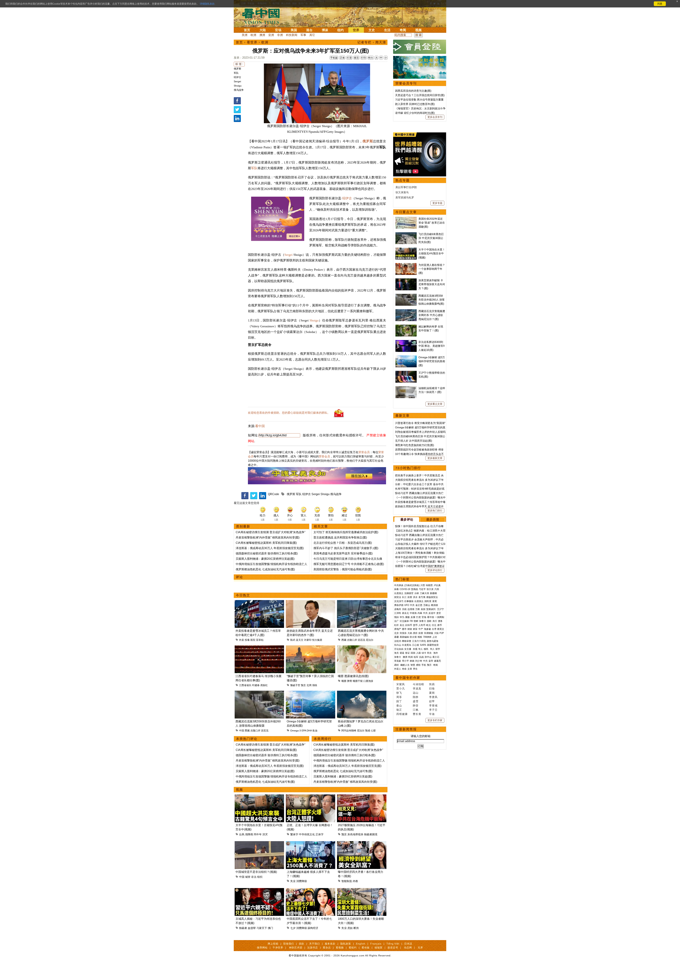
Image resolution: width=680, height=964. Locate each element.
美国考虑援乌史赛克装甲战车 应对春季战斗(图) (343, 553)
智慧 (412, 665)
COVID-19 (405, 589)
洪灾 (265, 834)
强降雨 (249, 834)
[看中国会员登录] (419, 47)
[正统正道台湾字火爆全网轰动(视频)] (310, 796)
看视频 (340, 947)
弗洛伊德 (398, 605)
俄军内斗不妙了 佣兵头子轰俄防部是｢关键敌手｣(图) (345, 548)
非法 (253, 876)
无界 (420, 947)
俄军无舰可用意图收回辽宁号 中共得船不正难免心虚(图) (348, 564)
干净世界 (278, 947)
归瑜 (432, 688)
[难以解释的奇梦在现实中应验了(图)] (406, 326)
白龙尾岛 (406, 645)
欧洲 (253, 34)
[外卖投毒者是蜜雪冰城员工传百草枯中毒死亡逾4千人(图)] (259, 602)
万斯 (417, 609)
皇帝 (431, 661)
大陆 (262, 30)
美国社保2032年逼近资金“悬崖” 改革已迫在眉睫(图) (431, 222)
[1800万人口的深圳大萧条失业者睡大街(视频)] (361, 890)
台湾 (434, 629)
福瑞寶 (378, 947)
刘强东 (403, 633)
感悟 (418, 665)
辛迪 (432, 713)
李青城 (433, 705)
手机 (423, 665)
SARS (423, 645)
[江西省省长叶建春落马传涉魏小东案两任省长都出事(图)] (259, 647)
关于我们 (314, 943)
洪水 (415, 597)
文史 (372, 30)
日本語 (408, 943)
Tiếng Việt (392, 943)
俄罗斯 (237, 68)
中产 (420, 629)
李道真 (417, 688)
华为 (402, 617)
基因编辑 (404, 637)
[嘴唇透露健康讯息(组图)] (361, 647)
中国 (241, 730)
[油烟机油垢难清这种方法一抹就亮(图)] (406, 388)
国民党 (427, 601)
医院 (252, 639)
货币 (415, 625)
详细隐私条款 (207, 3)
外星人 (397, 669)
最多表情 (432, 519)
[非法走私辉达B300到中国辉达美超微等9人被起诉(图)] (406, 341)
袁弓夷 (421, 597)
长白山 (397, 645)
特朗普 (429, 585)
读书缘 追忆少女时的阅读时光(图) (415, 112)
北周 (309, 685)
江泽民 (397, 613)
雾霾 (396, 637)
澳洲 (262, 34)
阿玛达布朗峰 (348, 730)
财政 (409, 629)
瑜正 (399, 709)
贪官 (438, 613)
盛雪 (415, 701)
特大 (370, 57)
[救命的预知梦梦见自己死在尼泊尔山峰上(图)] (361, 692)
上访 (434, 637)
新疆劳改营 (433, 645)
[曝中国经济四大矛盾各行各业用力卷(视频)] (361, 843)
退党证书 (392, 947)
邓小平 (405, 661)
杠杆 (396, 625)
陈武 (292, 639)
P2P (442, 633)
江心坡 (415, 645)
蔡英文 (440, 629)
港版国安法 (432, 597)
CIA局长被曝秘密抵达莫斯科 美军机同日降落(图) (266, 542)
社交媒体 (404, 621)
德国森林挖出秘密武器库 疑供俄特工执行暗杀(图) (267, 553)
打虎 (418, 617)
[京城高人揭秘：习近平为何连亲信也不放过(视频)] (259, 890)
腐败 (407, 617)
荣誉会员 (364, 452)
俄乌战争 (239, 90)
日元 (434, 625)
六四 (436, 589)
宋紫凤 (400, 684)
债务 (440, 621)
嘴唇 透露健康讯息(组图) (353, 676)
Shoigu (238, 85)
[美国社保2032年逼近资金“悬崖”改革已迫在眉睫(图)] (406, 218)
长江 (404, 597)
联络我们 (288, 943)
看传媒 (366, 947)
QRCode (273, 494)
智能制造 (346, 881)
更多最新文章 (434, 458)
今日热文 (243, 595)
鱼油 (314, 730)
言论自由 (398, 649)
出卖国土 (398, 593)
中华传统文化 (307, 834)
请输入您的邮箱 (420, 736)
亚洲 (271, 34)
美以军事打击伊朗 (406, 187)
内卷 (355, 881)
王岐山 (426, 605)
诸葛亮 (437, 661)
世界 (356, 30)
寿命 (404, 669)
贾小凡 (400, 688)
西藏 (343, 639)
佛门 (270, 927)
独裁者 (243, 927)
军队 (236, 73)
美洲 (244, 34)
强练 (314, 685)
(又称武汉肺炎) (412, 585)
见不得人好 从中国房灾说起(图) (413, 440)
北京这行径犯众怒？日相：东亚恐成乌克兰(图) (342, 542)
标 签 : (239, 63)
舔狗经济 (313, 927)
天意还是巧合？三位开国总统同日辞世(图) (420, 95)
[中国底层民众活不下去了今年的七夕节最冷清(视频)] (310, 890)
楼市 (404, 629)
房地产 (397, 629)
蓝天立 (299, 639)
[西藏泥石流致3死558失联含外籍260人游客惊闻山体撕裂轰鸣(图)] (259, 692)
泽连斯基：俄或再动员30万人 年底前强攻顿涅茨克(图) (270, 548)
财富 (415, 629)
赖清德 (434, 605)
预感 (367, 730)
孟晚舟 (397, 609)
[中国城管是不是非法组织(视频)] (259, 843)
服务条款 (330, 943)
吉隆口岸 (352, 639)
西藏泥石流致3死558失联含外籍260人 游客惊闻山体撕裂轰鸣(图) (431, 299)
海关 (396, 653)
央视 (415, 649)
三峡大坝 (424, 593)
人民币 (421, 625)
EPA (304, 730)
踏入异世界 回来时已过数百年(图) (415, 103)
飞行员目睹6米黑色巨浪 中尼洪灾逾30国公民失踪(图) (431, 238)
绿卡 (424, 653)
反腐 (413, 617)
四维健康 (402, 713)
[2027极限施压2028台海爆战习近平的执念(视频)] (361, 796)
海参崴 (427, 629)
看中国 (263, 16)
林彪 (412, 661)
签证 (407, 653)
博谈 (325, 30)
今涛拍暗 (418, 684)
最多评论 (406, 519)
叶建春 (256, 685)
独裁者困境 (370, 834)
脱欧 (429, 621)
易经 (397, 665)
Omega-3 (295, 730)
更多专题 (437, 203)
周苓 (399, 696)
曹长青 (417, 713)
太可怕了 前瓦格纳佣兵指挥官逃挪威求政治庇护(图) (345, 532)
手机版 (334, 57)
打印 (363, 57)
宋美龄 (397, 661)
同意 (659, 3)
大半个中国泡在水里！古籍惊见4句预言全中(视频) (431, 253)
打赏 (349, 57)
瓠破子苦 (295, 685)
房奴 (350, 927)
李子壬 (433, 709)
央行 (434, 621)
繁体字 (294, 834)
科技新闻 (291, 34)
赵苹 (432, 701)
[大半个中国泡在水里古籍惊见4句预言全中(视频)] (259, 796)
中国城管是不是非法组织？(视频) (256, 871)
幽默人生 (405, 665)
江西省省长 (245, 685)
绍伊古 (237, 77)
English (360, 943)
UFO (406, 605)
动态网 (408, 947)
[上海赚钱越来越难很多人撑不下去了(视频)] (310, 843)
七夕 (293, 927)
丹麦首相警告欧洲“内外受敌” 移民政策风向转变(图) (267, 537)
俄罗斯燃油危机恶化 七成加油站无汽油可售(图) (265, 569)
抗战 (421, 657)
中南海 (413, 613)
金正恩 (418, 605)
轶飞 (399, 692)
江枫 (415, 709)
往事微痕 (408, 601)
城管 (247, 876)
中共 (412, 605)
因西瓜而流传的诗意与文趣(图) (413, 90)
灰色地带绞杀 (355, 834)
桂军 (416, 657)
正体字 (320, 834)
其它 (312, 34)
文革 (409, 669)
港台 (309, 30)
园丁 (399, 701)
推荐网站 (262, 947)
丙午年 (258, 834)
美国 (294, 30)
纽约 (340, 30)
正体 (342, 57)
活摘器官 (408, 593)
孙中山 (428, 657)
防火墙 (413, 637)
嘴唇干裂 (358, 681)
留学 (437, 649)
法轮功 (397, 641)
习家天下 (261, 927)
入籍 (418, 653)
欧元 (428, 625)
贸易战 (414, 589)
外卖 (241, 639)
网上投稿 (273, 943)
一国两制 (439, 617)
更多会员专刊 (434, 117)
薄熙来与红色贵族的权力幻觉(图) (414, 445)
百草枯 (260, 639)
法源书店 (312, 947)
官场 (278, 30)
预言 (303, 685)
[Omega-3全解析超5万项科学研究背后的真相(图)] (310, 692)
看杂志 (327, 947)
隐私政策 (345, 943)
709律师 (427, 637)
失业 (293, 881)
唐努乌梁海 (432, 641)
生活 (387, 30)
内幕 (420, 613)
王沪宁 (440, 609)
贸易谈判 (431, 609)
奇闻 (403, 30)
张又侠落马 (402, 192)
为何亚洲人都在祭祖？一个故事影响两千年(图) (431, 268)
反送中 (432, 613)
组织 (259, 876)
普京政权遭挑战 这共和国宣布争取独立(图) (340, 537)
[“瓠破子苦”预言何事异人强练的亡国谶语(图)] (310, 647)
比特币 (408, 625)
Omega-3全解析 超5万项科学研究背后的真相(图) (431, 361)
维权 (420, 637)
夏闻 (432, 692)
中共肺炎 (398, 585)
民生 (429, 653)
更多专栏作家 (434, 720)
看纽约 (353, 947)
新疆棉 (433, 593)
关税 (404, 609)
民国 (410, 657)
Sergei (237, 81)
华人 (420, 649)
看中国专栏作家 (407, 678)
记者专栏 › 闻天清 (371, 42)
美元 (402, 625)
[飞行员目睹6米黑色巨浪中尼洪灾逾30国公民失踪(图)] (406, 234)
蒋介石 (436, 657)
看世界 (252, 42)
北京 (396, 633)
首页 (247, 30)
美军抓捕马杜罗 (404, 197)
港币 (439, 625)
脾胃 (349, 681)
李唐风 (433, 696)
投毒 (247, 639)
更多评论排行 (434, 570)
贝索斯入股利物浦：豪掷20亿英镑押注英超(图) (265, 558)
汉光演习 (398, 601)
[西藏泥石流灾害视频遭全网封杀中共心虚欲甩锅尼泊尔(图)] (361, 602)
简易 (432, 684)
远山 (415, 692)
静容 (415, 705)
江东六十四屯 (419, 641)
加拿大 (422, 621)
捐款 (301, 943)
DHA (309, 730)
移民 (426, 649)
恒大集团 (317, 639)
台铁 (416, 593)
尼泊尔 (369, 639)
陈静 (415, 696)
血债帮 (252, 927)
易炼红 (264, 685)
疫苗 (409, 597)
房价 (415, 633)
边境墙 (410, 609)
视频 (418, 30)
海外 (436, 653)
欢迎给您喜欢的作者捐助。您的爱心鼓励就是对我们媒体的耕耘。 (289, 412)
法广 (396, 621)
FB (411, 621)
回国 (413, 653)
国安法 (397, 597)
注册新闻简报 (406, 729)
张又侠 (430, 589)
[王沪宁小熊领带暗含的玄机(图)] (406, 372)
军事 (303, 34)
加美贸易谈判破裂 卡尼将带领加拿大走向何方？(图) (431, 284)
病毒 (396, 589)
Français (375, 943)
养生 (415, 669)
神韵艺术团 (295, 947)
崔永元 (405, 613)
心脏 (373, 730)
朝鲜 (416, 621)
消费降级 (301, 881)
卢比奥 (437, 585)
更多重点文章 (434, 404)
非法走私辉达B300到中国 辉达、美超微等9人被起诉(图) (431, 345)
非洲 (280, 34)
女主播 (408, 649)
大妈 (409, 633)
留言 (356, 57)
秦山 (399, 705)
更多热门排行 (434, 510)
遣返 (402, 653)
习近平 (422, 589)
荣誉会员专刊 (406, 83)
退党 (434, 601)
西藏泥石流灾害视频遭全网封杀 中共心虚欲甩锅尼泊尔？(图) (431, 315)
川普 (422, 585)
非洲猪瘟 (428, 633)
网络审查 (406, 641)
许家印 (307, 639)
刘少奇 (418, 661)
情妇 (396, 617)
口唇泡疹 (368, 681)
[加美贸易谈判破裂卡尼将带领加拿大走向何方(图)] (406, 280)
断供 (356, 927)
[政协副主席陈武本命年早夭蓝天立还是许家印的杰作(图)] (310, 602)
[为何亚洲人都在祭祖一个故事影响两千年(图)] (406, 264)
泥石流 (361, 639)
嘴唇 (343, 681)
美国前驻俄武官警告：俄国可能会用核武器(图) (342, 569)
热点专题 (402, 180)
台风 (241, 834)
